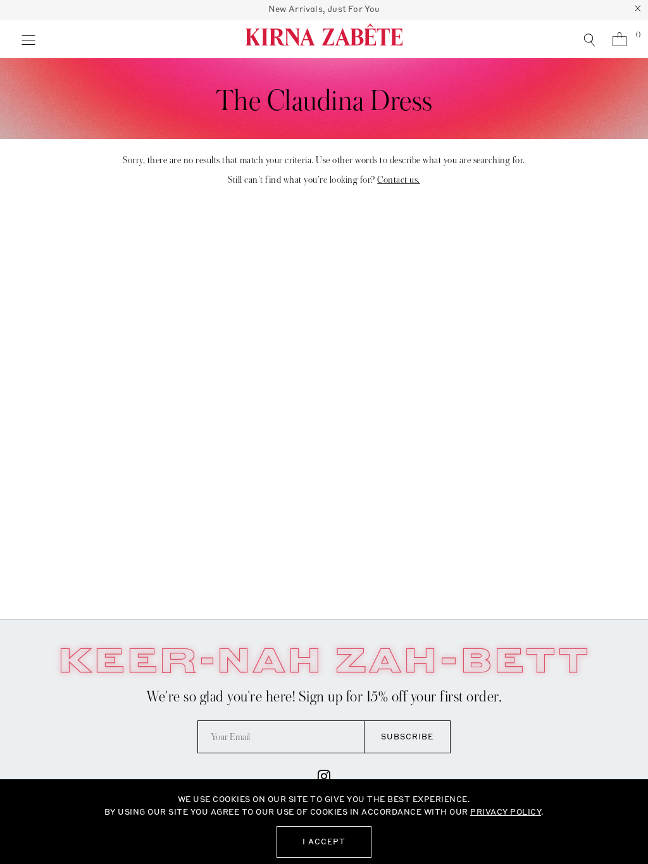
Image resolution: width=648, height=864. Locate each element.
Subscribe (407, 736)
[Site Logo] (324, 39)
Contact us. (398, 180)
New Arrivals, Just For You (324, 8)
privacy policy (505, 812)
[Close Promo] (638, 10)
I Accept (324, 841)
